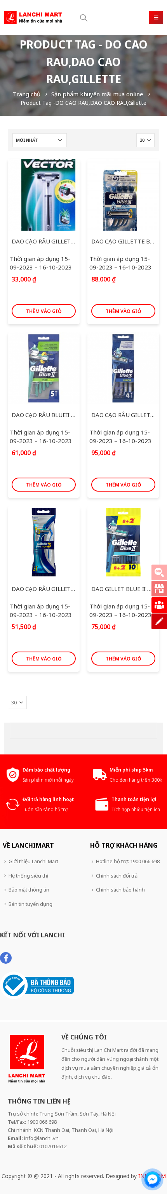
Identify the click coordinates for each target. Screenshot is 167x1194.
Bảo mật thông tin (29, 889)
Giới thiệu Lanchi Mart (33, 861)
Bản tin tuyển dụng (30, 903)
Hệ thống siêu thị (28, 875)
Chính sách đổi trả (116, 875)
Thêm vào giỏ (43, 311)
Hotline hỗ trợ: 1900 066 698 (128, 861)
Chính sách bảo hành (120, 889)
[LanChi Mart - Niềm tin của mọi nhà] (33, 17)
